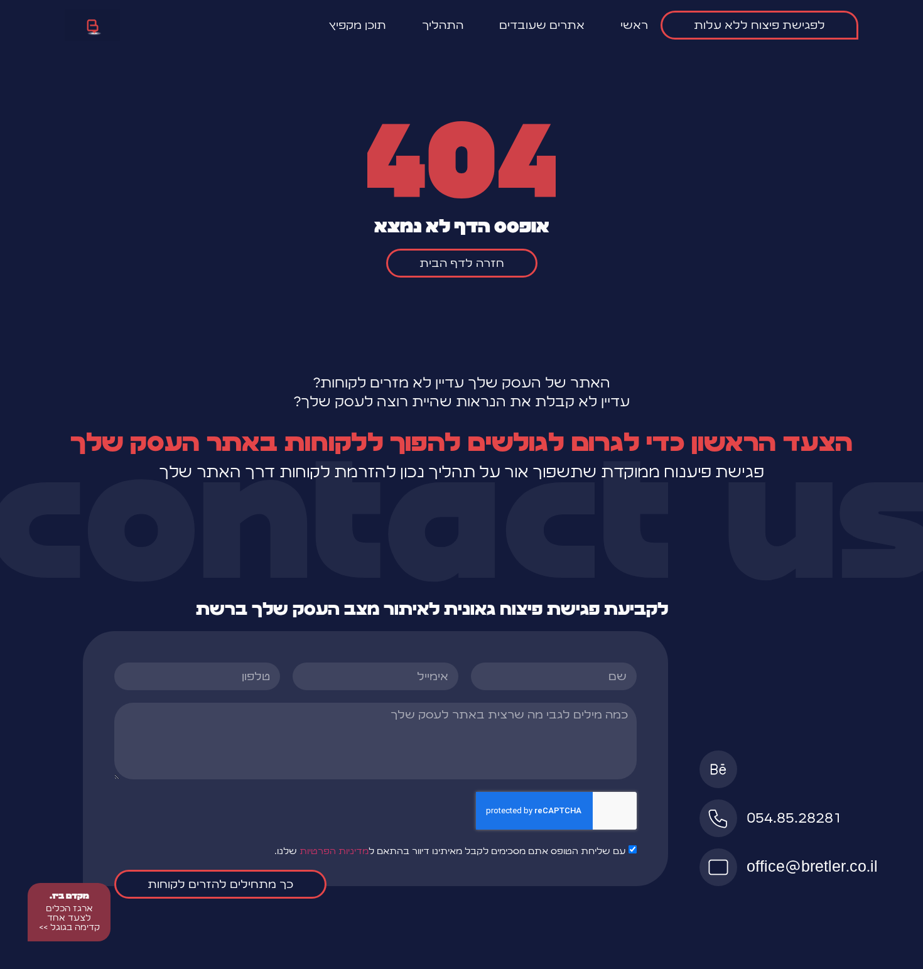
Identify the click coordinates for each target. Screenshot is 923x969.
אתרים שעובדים (542, 25)
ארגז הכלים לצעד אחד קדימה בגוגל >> (69, 917)
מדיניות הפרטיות (334, 851)
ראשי (634, 25)
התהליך (442, 25)
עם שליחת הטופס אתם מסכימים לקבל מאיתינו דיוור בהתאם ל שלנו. (449, 851)
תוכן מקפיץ (357, 25)
